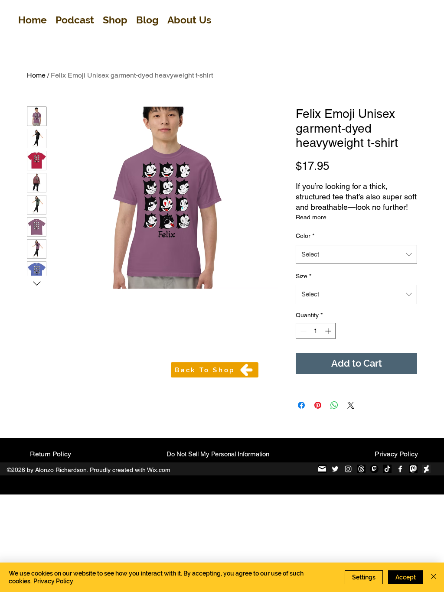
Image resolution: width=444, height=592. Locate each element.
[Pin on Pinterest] (318, 405)
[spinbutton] (315, 330)
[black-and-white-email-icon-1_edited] (322, 469)
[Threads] (361, 469)
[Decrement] (302, 330)
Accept (405, 577)
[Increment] (328, 330)
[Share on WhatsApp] (334, 405)
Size (303, 276)
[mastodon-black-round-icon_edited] (413, 469)
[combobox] (356, 254)
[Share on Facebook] (301, 405)
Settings (363, 577)
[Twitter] (335, 469)
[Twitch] (374, 469)
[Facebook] (400, 469)
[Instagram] (348, 469)
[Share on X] (351, 405)
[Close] (433, 577)
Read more (311, 217)
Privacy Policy (396, 454)
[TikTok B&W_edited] (387, 469)
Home (36, 75)
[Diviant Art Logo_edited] (426, 469)
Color (305, 235)
